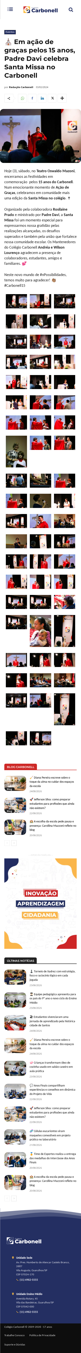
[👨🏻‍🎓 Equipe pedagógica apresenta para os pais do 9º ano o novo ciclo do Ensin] (15, 1000)
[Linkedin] (42, 98)
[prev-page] (7, 843)
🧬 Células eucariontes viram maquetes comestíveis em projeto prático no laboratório (50, 1135)
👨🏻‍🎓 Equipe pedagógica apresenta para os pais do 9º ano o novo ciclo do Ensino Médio (53, 998)
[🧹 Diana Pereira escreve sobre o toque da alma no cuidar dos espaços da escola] (15, 783)
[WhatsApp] (22, 98)
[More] (62, 98)
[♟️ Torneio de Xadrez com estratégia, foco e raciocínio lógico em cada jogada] (15, 977)
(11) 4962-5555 (29, 1280)
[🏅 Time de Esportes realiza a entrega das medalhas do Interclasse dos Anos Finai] (15, 1159)
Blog (9, 789)
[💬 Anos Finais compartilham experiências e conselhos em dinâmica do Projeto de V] (15, 1091)
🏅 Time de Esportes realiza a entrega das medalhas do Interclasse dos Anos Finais (53, 1158)
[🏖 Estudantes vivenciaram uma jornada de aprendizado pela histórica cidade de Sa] (15, 1022)
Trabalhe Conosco (14, 1335)
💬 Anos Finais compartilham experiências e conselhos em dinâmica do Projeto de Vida (52, 1090)
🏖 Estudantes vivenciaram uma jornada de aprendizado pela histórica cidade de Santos (52, 1021)
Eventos (10, 32)
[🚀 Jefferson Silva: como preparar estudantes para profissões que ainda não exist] (15, 805)
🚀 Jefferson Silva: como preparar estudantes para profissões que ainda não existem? (52, 804)
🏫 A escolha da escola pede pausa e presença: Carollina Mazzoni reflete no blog (53, 826)
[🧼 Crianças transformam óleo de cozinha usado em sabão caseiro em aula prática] (15, 1068)
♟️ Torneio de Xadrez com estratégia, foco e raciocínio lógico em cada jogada (53, 976)
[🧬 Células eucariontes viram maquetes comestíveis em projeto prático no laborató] (15, 1136)
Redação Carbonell (21, 87)
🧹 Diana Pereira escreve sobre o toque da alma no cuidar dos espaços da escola (52, 782)
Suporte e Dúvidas (14, 1345)
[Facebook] (32, 98)
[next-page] (14, 843)
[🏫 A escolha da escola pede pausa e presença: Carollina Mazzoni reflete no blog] (15, 827)
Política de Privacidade (42, 1335)
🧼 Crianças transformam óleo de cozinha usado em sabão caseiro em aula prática (51, 1067)
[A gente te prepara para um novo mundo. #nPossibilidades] (40, 9)
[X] (52, 98)
